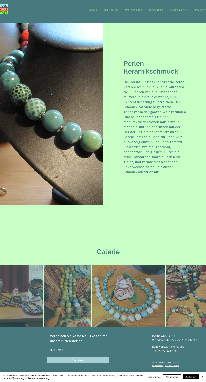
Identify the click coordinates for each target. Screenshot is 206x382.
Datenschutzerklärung (38, 378)
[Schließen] (202, 377)
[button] (131, 201)
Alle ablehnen (172, 376)
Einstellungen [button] (154, 376)
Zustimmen (190, 376)
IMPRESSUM (157, 365)
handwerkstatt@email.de (168, 346)
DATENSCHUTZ (172, 365)
